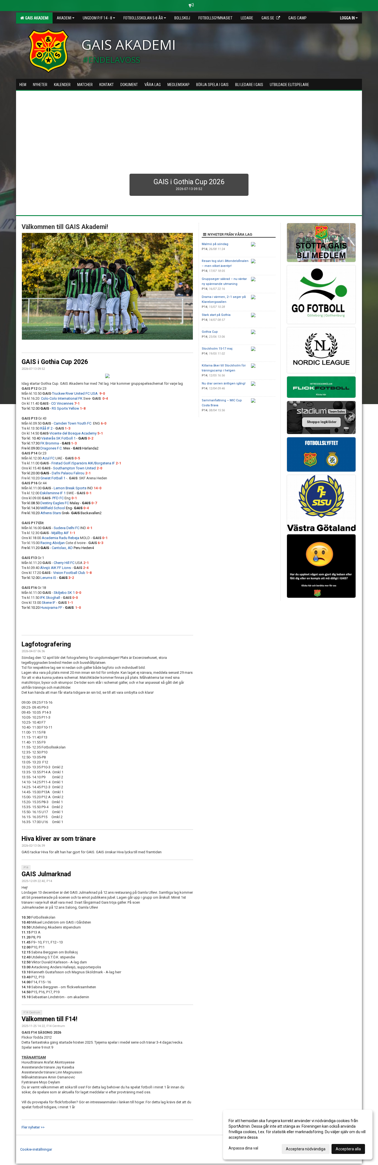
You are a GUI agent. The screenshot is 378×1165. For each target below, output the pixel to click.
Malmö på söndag (215, 244)
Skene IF (48, 602)
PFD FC (58, 498)
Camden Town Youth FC (73, 423)
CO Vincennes (62, 403)
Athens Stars (50, 513)
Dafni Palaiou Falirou (68, 473)
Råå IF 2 (46, 428)
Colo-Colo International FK (61, 398)
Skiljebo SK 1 (64, 593)
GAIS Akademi (36, 18)
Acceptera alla (348, 1149)
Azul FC (48, 458)
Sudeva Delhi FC (66, 528)
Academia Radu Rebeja (60, 538)
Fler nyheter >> (33, 1127)
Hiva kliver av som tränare (59, 838)
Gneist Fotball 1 (52, 478)
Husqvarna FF (51, 607)
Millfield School (52, 508)
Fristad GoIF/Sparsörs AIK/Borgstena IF (83, 463)
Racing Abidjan (52, 543)
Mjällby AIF (60, 533)
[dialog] (297, 1134)
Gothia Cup (210, 332)
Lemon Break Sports (70, 488)
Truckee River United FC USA (75, 393)
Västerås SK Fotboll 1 (58, 438)
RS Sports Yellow (65, 408)
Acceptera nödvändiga (305, 1149)
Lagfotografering (46, 644)
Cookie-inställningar (36, 1149)
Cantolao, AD (62, 548)
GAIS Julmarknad (46, 874)
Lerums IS (48, 578)
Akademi (64, 18)
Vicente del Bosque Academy (73, 433)
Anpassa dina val (243, 1148)
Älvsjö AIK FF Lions (55, 568)
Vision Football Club (69, 573)
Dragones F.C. (51, 448)
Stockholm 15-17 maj (217, 348)
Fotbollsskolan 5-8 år (143, 18)
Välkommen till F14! (49, 1019)
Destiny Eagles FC (54, 503)
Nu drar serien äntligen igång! (223, 383)
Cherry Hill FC (64, 563)
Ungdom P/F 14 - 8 (97, 18)
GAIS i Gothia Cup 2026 (55, 362)
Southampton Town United (74, 468)
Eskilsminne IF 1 (53, 493)
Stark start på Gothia (216, 315)
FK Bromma (49, 443)
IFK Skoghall (50, 597)
